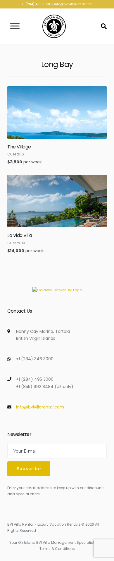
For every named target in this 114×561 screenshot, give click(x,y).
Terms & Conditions (57, 548)
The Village (19, 146)
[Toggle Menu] (15, 26)
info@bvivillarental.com (73, 4)
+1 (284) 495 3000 (36, 4)
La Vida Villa (19, 235)
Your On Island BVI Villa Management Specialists (52, 542)
